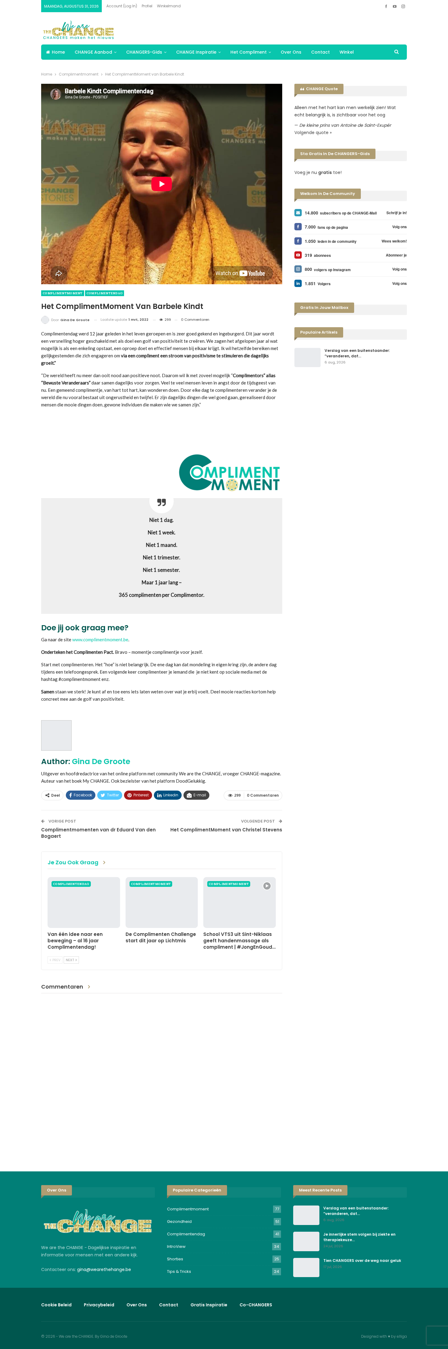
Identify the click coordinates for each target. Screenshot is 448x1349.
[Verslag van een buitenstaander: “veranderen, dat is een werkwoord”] (307, 357)
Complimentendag (105, 293)
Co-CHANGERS (256, 1305)
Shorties (175, 1259)
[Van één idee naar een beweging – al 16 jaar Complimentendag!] (84, 902)
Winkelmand (169, 6)
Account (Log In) (121, 6)
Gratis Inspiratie (208, 1305)
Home (58, 52)
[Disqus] (161, 1077)
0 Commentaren (195, 319)
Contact (320, 52)
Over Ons (291, 52)
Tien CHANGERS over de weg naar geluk (362, 1260)
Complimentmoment (63, 293)
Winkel (347, 52)
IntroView (176, 1246)
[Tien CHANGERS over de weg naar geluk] (306, 1267)
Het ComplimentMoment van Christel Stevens (226, 830)
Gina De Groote (101, 761)
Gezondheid (179, 1221)
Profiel (147, 6)
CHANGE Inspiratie (196, 52)
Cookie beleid (56, 1305)
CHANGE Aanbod (93, 52)
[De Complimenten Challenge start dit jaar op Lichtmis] (162, 902)
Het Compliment (248, 52)
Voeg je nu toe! (318, 172)
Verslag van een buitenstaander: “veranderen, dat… (357, 353)
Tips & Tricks (179, 1271)
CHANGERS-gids (144, 52)
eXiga (402, 1336)
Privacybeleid (99, 1305)
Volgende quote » (313, 132)
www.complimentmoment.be (100, 639)
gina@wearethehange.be (104, 1269)
